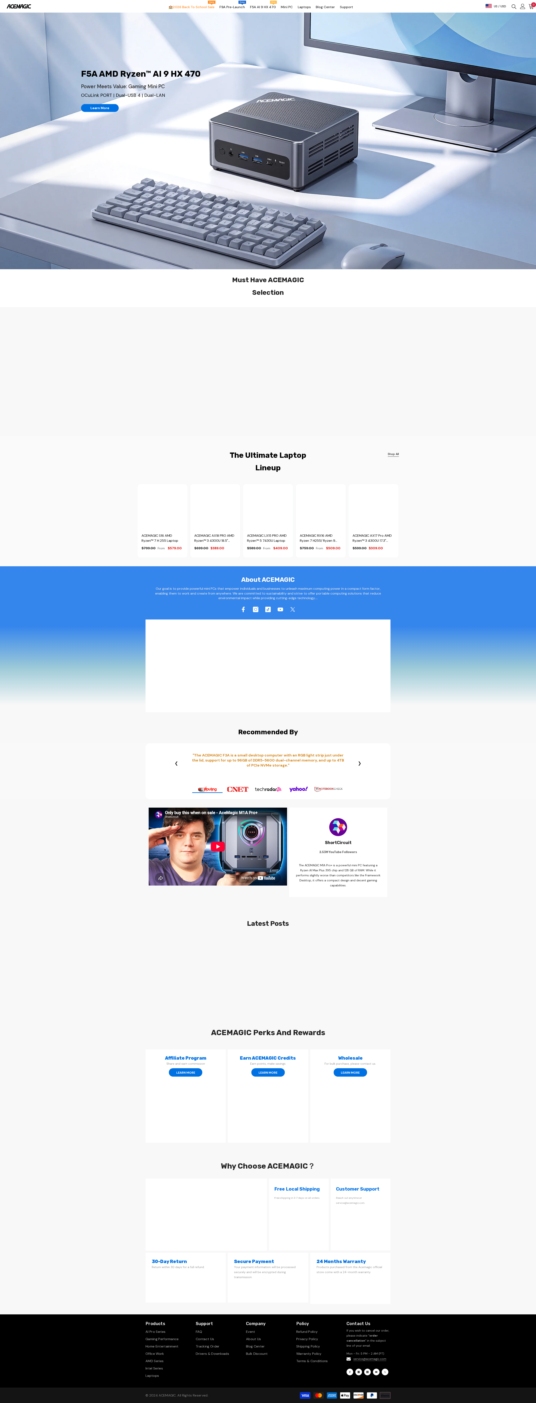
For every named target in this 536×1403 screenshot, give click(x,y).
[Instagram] (255, 609)
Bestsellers (172, 320)
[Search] (514, 6)
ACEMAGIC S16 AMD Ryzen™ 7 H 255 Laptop (160, 538)
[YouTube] (280, 609)
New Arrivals (145, 320)
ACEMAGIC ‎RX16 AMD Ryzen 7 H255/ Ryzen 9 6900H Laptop (317, 538)
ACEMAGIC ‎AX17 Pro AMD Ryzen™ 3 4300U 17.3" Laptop (372, 538)
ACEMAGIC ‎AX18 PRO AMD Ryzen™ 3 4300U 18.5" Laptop (214, 538)
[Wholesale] (350, 1096)
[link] (268, 665)
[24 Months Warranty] (350, 1278)
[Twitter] (292, 609)
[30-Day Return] (186, 1278)
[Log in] (522, 6)
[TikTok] (268, 609)
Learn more (99, 108)
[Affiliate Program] (186, 1096)
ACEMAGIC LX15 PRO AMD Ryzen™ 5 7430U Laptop (267, 538)
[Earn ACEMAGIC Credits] (268, 1096)
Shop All (393, 454)
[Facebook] (243, 609)
